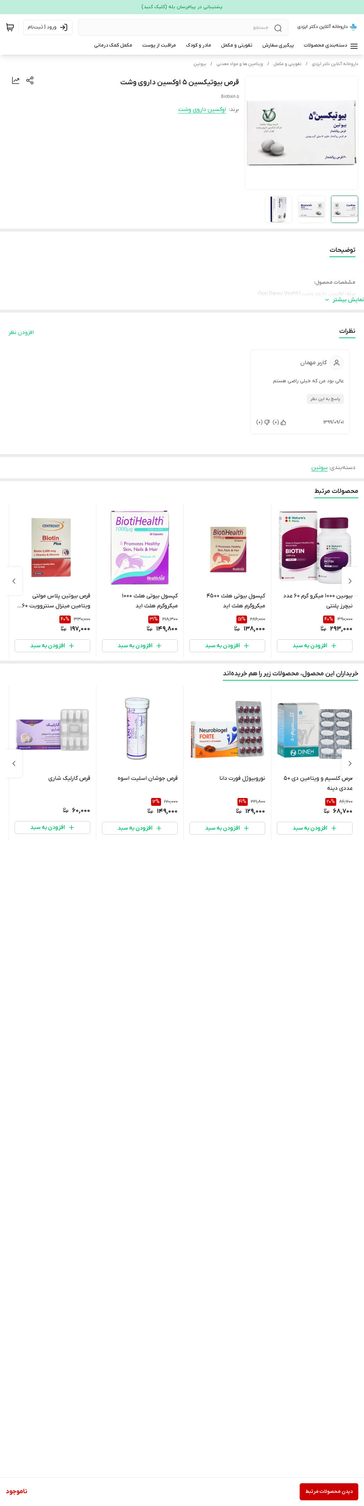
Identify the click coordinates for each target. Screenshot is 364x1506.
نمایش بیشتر (348, 299)
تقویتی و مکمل (287, 64)
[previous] (350, 581)
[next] (13, 581)
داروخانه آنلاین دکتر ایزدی (335, 64)
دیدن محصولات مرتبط (329, 1491)
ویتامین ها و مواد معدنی (239, 64)
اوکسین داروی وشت (202, 109)
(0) (276, 422)
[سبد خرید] (10, 27)
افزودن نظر (21, 332)
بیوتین (199, 64)
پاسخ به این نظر (325, 399)
